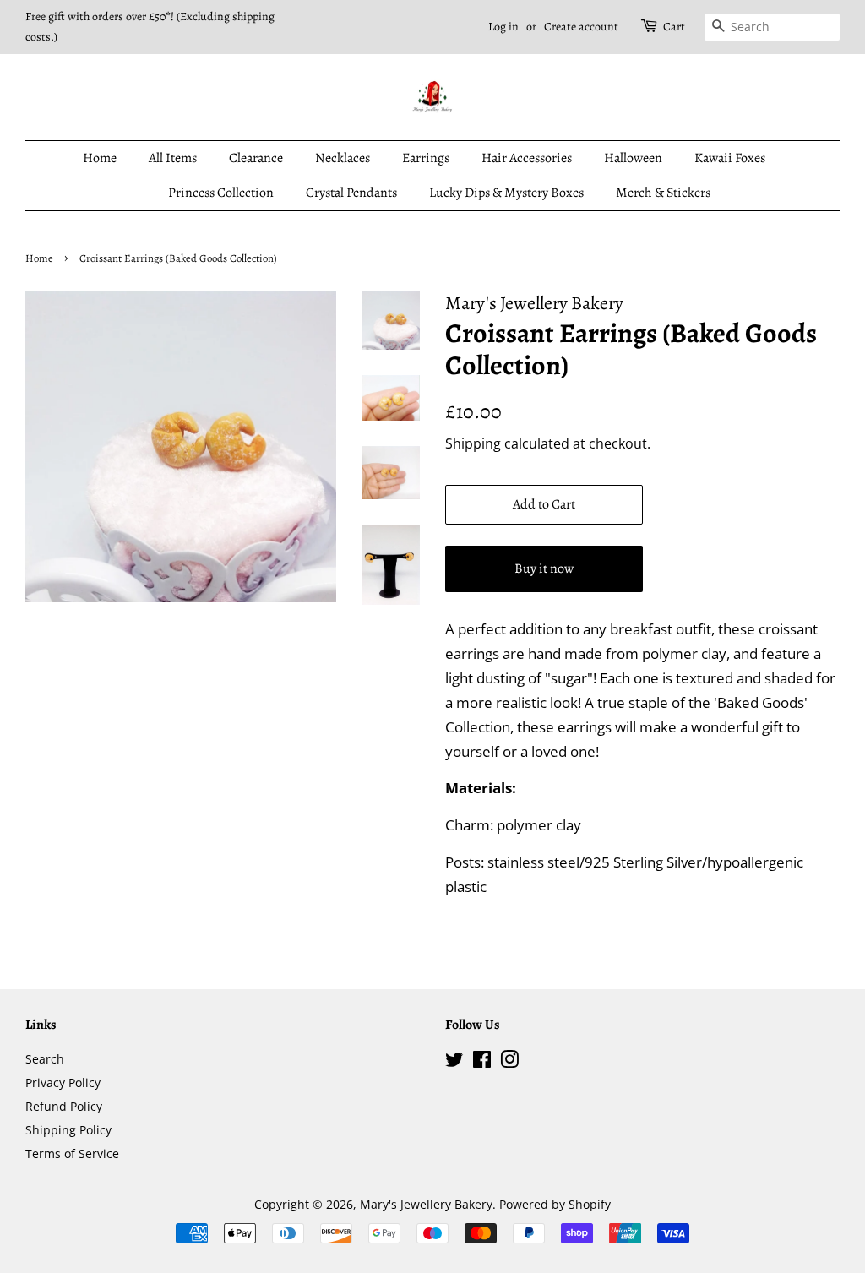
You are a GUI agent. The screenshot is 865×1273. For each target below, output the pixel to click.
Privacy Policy (63, 1082)
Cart (674, 27)
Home (100, 158)
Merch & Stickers (663, 192)
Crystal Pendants (351, 192)
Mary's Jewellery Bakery (426, 1204)
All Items (173, 158)
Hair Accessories (526, 158)
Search (44, 1059)
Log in (503, 27)
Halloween (633, 158)
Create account (581, 27)
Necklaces (342, 158)
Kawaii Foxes (729, 158)
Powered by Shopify (555, 1204)
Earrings (425, 158)
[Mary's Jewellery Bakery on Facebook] (482, 1062)
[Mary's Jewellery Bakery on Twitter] (454, 1062)
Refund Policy (63, 1106)
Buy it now (544, 568)
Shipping (473, 443)
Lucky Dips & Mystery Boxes (506, 192)
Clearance (256, 158)
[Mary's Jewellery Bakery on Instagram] (509, 1062)
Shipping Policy (68, 1130)
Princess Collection (221, 192)
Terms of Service (72, 1153)
